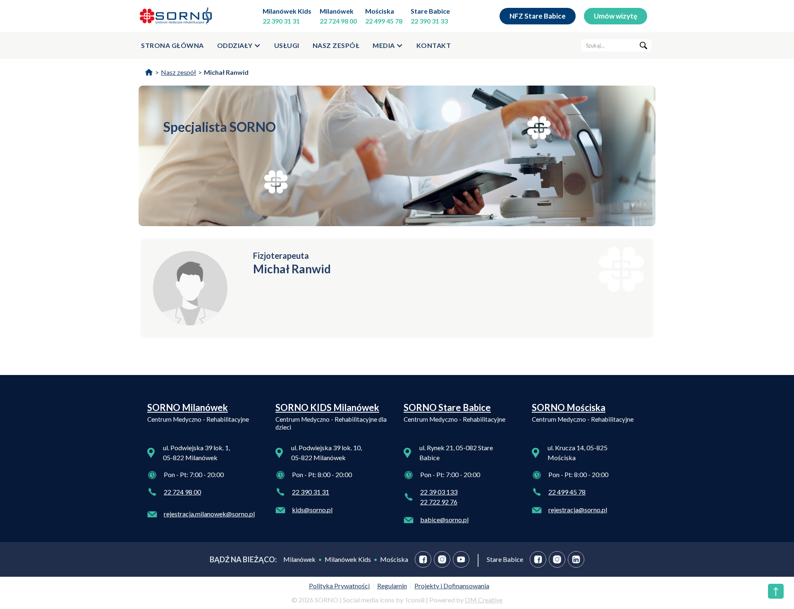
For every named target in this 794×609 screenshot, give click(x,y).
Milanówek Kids (287, 11)
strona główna (172, 45)
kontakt (433, 45)
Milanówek (337, 11)
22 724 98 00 (338, 21)
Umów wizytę (615, 16)
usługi (286, 45)
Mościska (379, 11)
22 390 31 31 (281, 21)
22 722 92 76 (438, 502)
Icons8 (415, 600)
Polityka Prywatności (339, 586)
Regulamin (392, 586)
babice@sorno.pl (444, 519)
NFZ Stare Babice (537, 16)
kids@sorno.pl (312, 509)
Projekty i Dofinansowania (451, 586)
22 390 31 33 (429, 21)
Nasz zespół (336, 45)
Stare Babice (430, 11)
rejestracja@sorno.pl (577, 509)
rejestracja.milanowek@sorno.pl (209, 514)
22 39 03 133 (438, 492)
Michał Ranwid (226, 72)
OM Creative (483, 600)
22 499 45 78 (383, 21)
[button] (239, 45)
